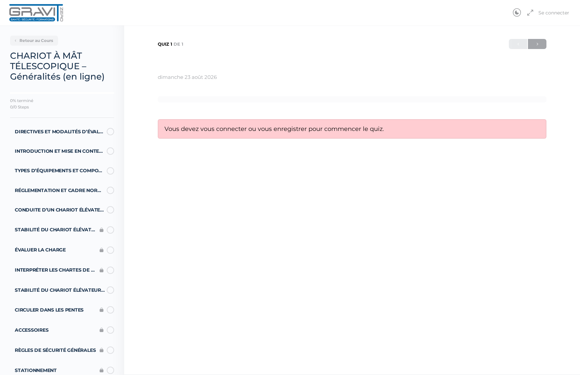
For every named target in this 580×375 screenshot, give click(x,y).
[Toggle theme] (517, 13)
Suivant (537, 44)
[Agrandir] (529, 13)
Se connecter (553, 13)
